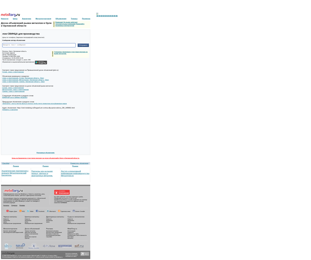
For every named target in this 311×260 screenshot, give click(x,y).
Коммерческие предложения (12, 223)
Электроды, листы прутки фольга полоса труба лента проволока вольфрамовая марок (34, 103)
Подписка (14, 205)
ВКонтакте (52, 211)
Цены (5, 222)
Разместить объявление (79, 163)
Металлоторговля (10, 229)
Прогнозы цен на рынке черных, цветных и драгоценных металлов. (42, 173)
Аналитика (6, 220)
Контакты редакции (71, 253)
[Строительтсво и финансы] (79, 249)
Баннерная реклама (52, 231)
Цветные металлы (32, 217)
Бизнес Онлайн (80, 211)
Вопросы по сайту (73, 234)
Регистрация (71, 231)
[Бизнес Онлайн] (34, 249)
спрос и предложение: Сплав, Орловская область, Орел (23, 78)
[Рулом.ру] (49, 249)
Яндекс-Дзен (13, 211)
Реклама (22, 205)
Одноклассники (65, 211)
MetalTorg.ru (72, 229)
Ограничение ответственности (77, 235)
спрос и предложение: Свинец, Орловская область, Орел (23, 82)
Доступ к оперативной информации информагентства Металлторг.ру (75, 173)
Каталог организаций (9, 231)
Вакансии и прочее (30, 237)
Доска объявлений (32, 229)
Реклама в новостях (52, 234)
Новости (6, 219)
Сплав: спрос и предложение (13, 72)
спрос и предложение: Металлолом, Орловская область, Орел (25, 80)
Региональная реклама (53, 235)
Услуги (27, 235)
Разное (16, 166)
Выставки (70, 237)
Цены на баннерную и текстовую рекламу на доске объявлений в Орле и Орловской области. (45, 158)
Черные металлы (10, 217)
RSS (23, 211)
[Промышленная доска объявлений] (20, 249)
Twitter (32, 211)
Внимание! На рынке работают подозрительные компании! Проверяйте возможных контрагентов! (69, 24)
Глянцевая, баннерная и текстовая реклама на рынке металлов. (71, 52)
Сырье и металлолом (76, 217)
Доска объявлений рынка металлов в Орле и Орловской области (26, 24)
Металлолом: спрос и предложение (15, 89)
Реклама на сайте (71, 256)
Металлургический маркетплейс (13, 232)
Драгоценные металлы (55, 217)
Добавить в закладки (10, 110)
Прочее (27, 238)
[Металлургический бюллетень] (65, 249)
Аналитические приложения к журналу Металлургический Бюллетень (15, 173)
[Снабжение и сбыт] (8, 249)
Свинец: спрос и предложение (13, 91)
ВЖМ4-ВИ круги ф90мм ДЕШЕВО (14, 97)
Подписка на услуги (71, 255)
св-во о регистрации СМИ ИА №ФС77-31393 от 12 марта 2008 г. (37, 255)
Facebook (41, 211)
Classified (5, 163)
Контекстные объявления (54, 232)
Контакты (6, 205)
